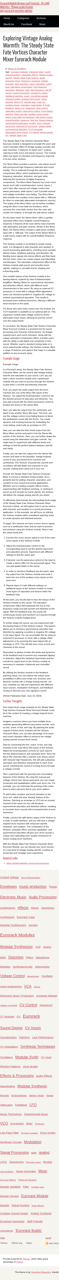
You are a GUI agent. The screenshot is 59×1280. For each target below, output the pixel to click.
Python (19, 1262)
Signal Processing (14, 1152)
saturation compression (21, 87)
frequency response (30, 81)
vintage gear (30, 102)
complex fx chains (39, 93)
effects (23, 908)
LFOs (3, 1162)
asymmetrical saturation (16, 123)
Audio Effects (44, 1076)
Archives (41, 18)
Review (47, 1162)
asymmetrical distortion (16, 129)
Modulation (32, 1142)
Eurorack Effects (8, 1180)
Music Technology (11, 1114)
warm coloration (37, 84)
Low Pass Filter (9, 1132)
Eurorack (31, 1016)
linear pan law (20, 114)
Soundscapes (8, 1037)
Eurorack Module (34, 1196)
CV (18, 1016)
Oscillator (47, 976)
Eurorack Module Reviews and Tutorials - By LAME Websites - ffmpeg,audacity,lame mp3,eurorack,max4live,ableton (24, 7)
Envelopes (8, 886)
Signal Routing (20, 1205)
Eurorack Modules (17, 935)
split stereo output (43, 117)
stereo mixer (36, 1095)
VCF (38, 947)
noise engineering (11, 986)
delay (29, 1123)
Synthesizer (7, 917)
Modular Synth (26, 1057)
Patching (24, 1037)
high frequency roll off (40, 90)
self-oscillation (7, 1171)
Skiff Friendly (35, 1221)
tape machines (22, 84)
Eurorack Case (26, 917)
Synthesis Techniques (37, 1046)
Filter (26, 1186)
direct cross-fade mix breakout (19, 117)
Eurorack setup (33, 1162)
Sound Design (11, 1028)
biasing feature (46, 120)
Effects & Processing (17, 1076)
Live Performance (42, 1037)
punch (27, 96)
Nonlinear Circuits (11, 1142)
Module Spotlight (10, 1186)
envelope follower (46, 995)
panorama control (31, 111)
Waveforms (42, 957)
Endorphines (19, 1095)
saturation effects (29, 75)
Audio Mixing (38, 1205)
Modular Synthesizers (13, 925)
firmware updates (29, 1133)
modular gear (37, 1187)
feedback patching (14, 96)
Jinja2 (29, 1243)
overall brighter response (17, 120)
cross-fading (47, 111)
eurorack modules (19, 72)
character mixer (36, 72)
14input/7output (12, 99)
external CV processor (27, 126)
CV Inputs (33, 1028)
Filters (29, 957)
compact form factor (31, 99)
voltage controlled (8, 1005)
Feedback (21, 1105)
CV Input (46, 1057)
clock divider (30, 1066)
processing (17, 1123)
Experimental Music (36, 1114)
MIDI (3, 957)
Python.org (17, 1243)
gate (33, 1152)
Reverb (4, 1095)
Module (4, 1205)
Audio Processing (43, 897)
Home (7, 18)
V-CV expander (35, 129)
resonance (6, 1230)
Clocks (37, 987)
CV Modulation (9, 1046)
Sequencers (16, 1162)
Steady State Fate (18, 135)
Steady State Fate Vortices (26, 78)
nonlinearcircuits (23, 966)
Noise (49, 1095)
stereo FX (18, 102)
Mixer (42, 1171)
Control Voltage (9, 877)
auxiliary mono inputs (38, 114)
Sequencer (46, 1005)
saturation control (13, 111)
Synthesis (39, 1124)
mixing (8, 93)
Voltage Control (12, 976)
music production (32, 886)
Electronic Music (13, 897)
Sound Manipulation (30, 877)
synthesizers (7, 907)
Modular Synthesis (32, 1086)
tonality (32, 123)
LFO (33, 1105)
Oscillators (6, 1057)
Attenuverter (42, 966)
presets (33, 925)
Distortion (15, 957)
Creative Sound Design (14, 1213)
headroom (30, 108)
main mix (41, 102)
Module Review (9, 1196)
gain (27, 90)
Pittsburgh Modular (27, 1180)
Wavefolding (7, 1086)
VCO (4, 1123)
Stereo (35, 907)
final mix (34, 120)
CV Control (28, 1005)
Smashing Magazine (41, 1272)
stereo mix (20, 108)
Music (42, 24)
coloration (25, 105)
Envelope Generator (12, 1221)
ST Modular (7, 1016)
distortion (20, 90)
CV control (34, 132)
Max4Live (9, 24)
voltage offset (44, 126)
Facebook (26, 24)
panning (9, 114)
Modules (5, 966)
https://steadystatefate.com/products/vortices (27, 863)
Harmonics (47, 907)
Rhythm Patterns (10, 1066)
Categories (23, 18)
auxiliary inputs (12, 105)
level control (42, 108)
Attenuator (6, 1105)
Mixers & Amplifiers (17, 68)
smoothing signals (39, 96)
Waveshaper (33, 976)
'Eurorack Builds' (28, 1230)
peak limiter (36, 105)
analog (44, 1152)
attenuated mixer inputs (16, 132)
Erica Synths (48, 1132)
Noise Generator (26, 1171)
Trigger (53, 886)
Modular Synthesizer (16, 947)
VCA (27, 986)
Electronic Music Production (17, 995)
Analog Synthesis (41, 1213)
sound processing (21, 93)
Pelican (4, 1243)
